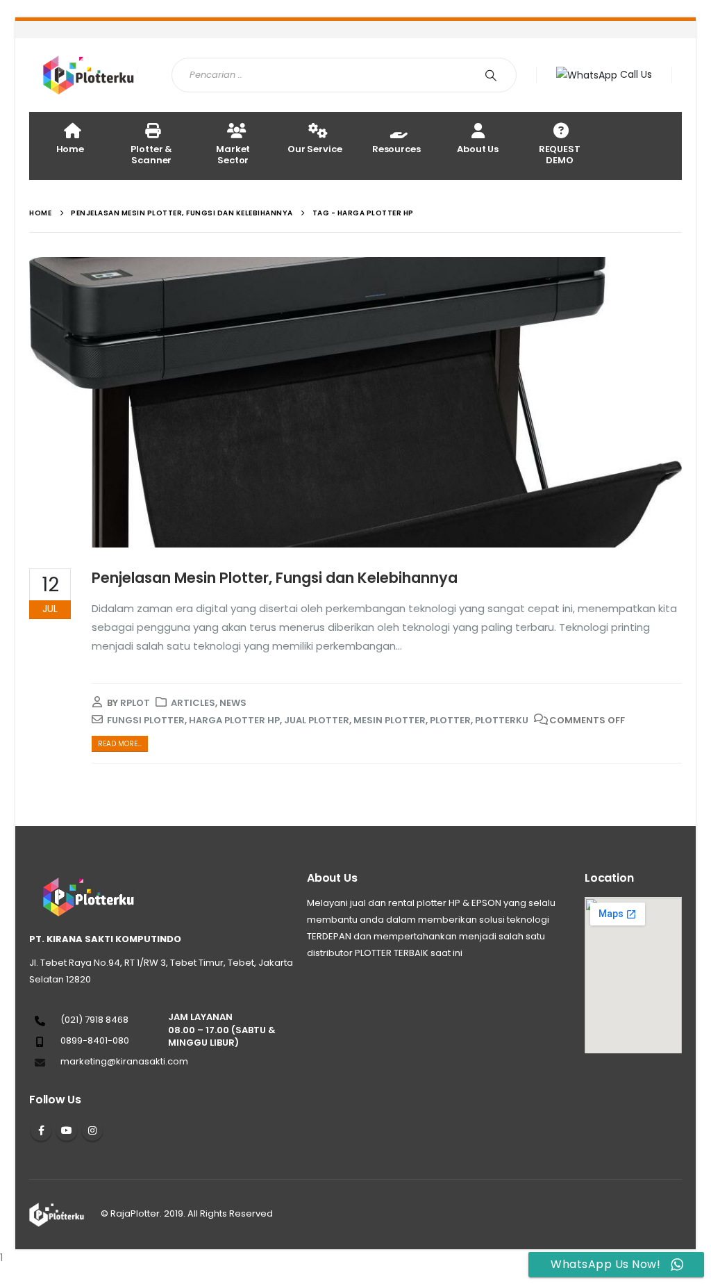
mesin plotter (389, 720)
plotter (450, 720)
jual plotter (316, 720)
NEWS (232, 702)
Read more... (120, 744)
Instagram (92, 1130)
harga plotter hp (234, 720)
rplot (135, 702)
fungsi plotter (146, 720)
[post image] (355, 402)
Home (70, 149)
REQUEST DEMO (559, 154)
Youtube (66, 1130)
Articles (193, 702)
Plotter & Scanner (151, 154)
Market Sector (233, 154)
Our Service (314, 149)
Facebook (41, 1130)
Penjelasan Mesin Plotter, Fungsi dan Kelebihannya (275, 578)
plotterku (501, 720)
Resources (396, 149)
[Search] (493, 75)
